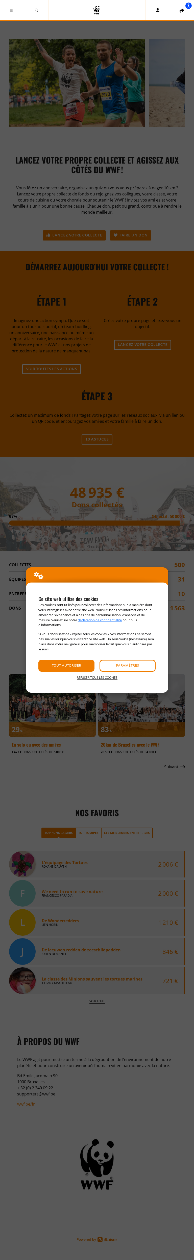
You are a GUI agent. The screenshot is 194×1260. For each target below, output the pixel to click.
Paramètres (127, 666)
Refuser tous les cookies (97, 677)
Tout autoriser (66, 666)
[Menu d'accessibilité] (188, 6)
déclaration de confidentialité (100, 620)
